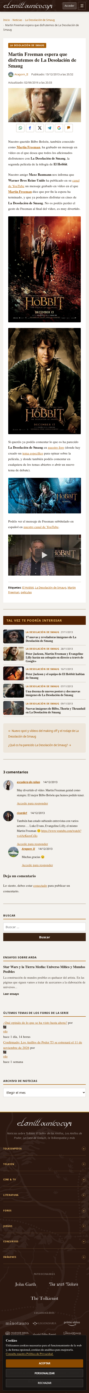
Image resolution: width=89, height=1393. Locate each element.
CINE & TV (9, 1179)
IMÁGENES (9, 1256)
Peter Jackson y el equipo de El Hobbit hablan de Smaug (55, 676)
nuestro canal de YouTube (41, 527)
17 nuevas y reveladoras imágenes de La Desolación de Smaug (51, 639)
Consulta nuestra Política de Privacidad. (29, 1354)
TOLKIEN (8, 1164)
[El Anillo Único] (28, 6)
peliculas (26, 592)
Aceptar (44, 1363)
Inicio (6, 20)
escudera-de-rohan (28, 782)
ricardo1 (22, 813)
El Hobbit (28, 587)
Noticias (17, 20)
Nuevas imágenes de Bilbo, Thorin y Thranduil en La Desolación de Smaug (55, 710)
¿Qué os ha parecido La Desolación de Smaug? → (39, 745)
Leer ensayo (11, 994)
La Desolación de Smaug (40, 20)
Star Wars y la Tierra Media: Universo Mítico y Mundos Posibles (44, 969)
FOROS (7, 1210)
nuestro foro (56, 447)
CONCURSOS (10, 1241)
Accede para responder (32, 803)
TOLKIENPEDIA (12, 1148)
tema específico (32, 453)
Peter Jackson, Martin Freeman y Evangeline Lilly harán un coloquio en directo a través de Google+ (54, 657)
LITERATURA (11, 1195)
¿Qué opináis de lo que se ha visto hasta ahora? (35, 1022)
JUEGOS (8, 1226)
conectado (40, 885)
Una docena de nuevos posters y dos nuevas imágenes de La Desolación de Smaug (53, 693)
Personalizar (45, 1373)
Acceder (69, 5)
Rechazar (44, 1383)
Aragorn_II (21, 74)
